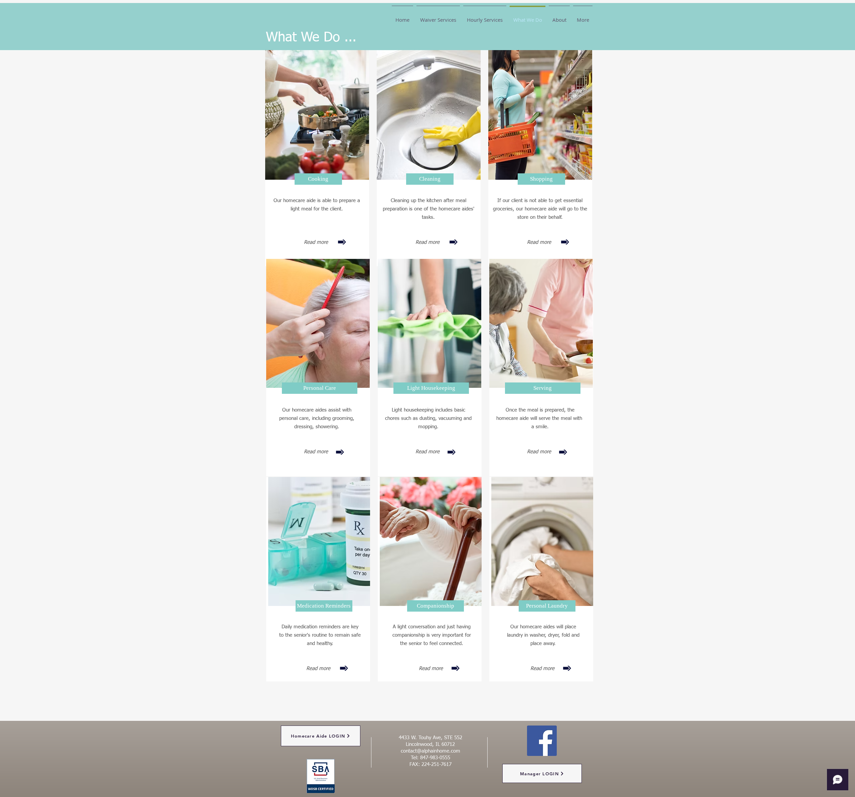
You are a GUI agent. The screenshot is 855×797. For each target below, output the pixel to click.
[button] (318, 179)
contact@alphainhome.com (430, 751)
